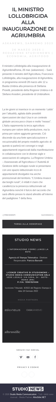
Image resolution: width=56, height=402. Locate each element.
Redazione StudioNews (26, 52)
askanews (12, 43)
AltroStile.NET (39, 397)
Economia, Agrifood (28, 56)
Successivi (46, 215)
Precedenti (9, 215)
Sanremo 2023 (39, 43)
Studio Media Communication (23, 394)
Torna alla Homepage (28, 224)
